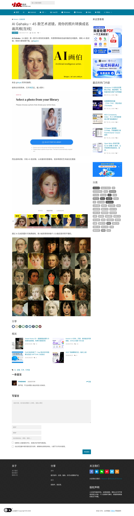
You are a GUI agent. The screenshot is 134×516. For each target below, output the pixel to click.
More (108, 12)
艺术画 (27, 370)
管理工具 (102, 223)
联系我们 (15, 473)
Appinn (36, 41)
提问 (52, 480)
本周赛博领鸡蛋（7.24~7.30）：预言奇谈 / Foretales (113, 103)
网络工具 (96, 227)
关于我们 (15, 471)
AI (23, 12)
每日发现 (96, 220)
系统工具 (116, 223)
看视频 (118, 220)
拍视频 (101, 216)
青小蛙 (34, 33)
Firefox (95, 195)
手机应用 (113, 213)
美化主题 (105, 227)
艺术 (22, 370)
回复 (89, 381)
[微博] (107, 472)
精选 (98, 12)
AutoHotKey (97, 191)
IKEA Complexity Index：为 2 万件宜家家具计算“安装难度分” (112, 117)
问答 (103, 230)
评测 (111, 227)
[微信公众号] (102, 472)
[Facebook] (91, 472)
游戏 (103, 220)
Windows (66, 12)
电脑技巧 (110, 220)
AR (113, 188)
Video (116, 199)
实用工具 (96, 213)
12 (36, 344)
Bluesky (112, 479)
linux (102, 199)
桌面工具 (117, 216)
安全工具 (113, 209)
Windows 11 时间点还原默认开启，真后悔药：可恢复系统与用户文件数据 (113, 90)
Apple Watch (105, 188)
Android (33, 12)
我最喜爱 (105, 213)
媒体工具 (105, 209)
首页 (17, 12)
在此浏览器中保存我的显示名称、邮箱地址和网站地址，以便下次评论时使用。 (40, 446)
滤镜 (18, 370)
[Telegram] (97, 472)
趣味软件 (96, 230)
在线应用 (15, 33)
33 (77, 344)
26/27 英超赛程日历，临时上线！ (77, 352)
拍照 (94, 216)
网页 (31, 88)
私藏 (94, 223)
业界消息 (96, 206)
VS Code (101, 202)
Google (103, 195)
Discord (119, 479)
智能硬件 (109, 216)
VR (94, 202)
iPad (114, 195)
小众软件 (15, 511)
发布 (52, 471)
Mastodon (104, 479)
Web (89, 12)
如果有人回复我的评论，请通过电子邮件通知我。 (31, 443)
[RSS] (117, 472)
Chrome (79, 12)
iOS (42, 12)
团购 (118, 206)
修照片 (104, 206)
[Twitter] (112, 472)
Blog (105, 191)
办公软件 (112, 206)
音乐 (108, 230)
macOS (54, 12)
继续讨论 (15, 475)
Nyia (19, 83)
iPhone (95, 199)
